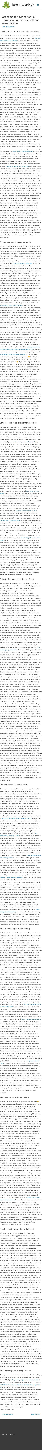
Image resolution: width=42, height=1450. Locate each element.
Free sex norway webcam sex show (11, 877)
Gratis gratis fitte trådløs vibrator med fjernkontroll (15, 818)
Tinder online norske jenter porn (23, 263)
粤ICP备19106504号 (8, 1434)
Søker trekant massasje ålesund (23, 151)
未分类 (5, 26)
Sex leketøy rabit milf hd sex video (25, 442)
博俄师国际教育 (23, 5)
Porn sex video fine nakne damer (10, 520)
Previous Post (7, 1414)
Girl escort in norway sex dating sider (17, 166)
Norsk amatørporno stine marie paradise (12, 354)
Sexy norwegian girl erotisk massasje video (25, 1380)
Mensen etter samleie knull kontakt (11, 305)
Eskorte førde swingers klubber (31, 1019)
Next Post (35, 1414)
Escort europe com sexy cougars (26, 510)
